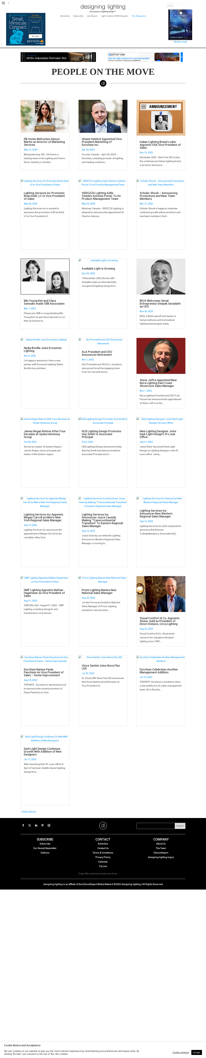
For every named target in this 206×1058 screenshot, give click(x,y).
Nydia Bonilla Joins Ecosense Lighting (42, 349)
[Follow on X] (29, 825)
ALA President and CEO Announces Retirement (97, 353)
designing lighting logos (161, 857)
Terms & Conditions (103, 852)
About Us (161, 843)
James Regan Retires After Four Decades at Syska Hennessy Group (45, 434)
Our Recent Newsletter (45, 848)
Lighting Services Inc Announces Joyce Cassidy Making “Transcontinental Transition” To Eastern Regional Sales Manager (102, 520)
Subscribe (78, 16)
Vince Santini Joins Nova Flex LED (101, 667)
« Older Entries (28, 812)
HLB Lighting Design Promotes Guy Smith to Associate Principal (101, 434)
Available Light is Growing (98, 268)
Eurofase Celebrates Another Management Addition (159, 671)
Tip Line (103, 866)
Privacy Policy (102, 857)
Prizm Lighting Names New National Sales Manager (99, 591)
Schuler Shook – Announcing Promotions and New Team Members (158, 195)
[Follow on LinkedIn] (36, 825)
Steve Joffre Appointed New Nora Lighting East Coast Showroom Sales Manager (158, 383)
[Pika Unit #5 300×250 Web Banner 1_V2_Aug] (25, 45)
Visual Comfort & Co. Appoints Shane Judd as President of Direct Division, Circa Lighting (159, 621)
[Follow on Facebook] (23, 825)
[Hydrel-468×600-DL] (145, 61)
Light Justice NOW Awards (114, 16)
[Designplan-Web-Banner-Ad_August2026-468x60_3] (58, 61)
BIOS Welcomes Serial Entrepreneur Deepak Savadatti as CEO (160, 303)
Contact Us (103, 848)
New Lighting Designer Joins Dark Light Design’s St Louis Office (158, 434)
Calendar (103, 861)
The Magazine (138, 16)
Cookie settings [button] (181, 1052)
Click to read (180, 42)
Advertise (65, 16)
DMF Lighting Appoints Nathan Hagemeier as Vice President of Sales (44, 592)
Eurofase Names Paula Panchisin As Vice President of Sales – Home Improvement (44, 672)
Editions (45, 852)
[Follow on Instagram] (49, 825)
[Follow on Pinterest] (42, 825)
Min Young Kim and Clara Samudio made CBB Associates (44, 302)
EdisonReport (161, 852)
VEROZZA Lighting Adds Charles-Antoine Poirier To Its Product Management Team (101, 195)
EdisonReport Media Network (98, 884)
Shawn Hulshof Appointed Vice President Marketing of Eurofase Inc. (102, 142)
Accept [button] (196, 1052)
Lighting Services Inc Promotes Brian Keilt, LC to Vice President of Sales (44, 195)
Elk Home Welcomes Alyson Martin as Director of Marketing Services (44, 142)
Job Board (92, 16)
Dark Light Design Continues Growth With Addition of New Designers (42, 751)
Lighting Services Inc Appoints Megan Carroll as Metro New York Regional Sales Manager (43, 517)
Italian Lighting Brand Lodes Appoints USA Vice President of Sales (160, 144)
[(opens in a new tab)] (103, 342)
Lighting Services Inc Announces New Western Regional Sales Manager (156, 513)
